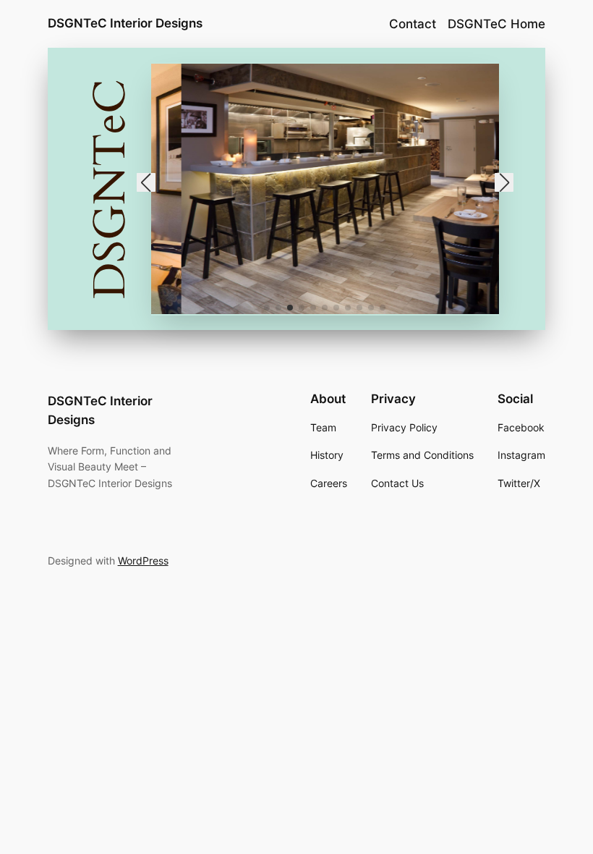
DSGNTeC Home (496, 24)
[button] (267, 307)
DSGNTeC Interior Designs (125, 23)
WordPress (143, 560)
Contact (412, 24)
